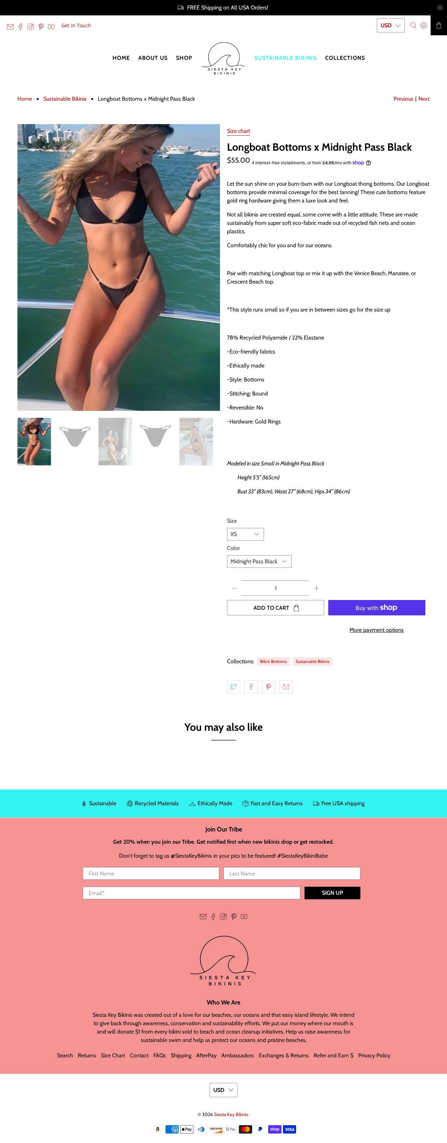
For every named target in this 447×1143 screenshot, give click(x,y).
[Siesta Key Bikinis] (223, 58)
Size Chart (113, 1055)
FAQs (159, 1055)
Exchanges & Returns (284, 1055)
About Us (153, 58)
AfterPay (206, 1055)
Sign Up (332, 893)
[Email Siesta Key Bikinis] (12, 28)
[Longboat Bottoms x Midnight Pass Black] (118, 267)
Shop (184, 58)
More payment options (377, 630)
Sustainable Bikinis (286, 58)
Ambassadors (237, 1055)
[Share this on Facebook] (251, 686)
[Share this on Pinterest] (268, 686)
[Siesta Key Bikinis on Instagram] (32, 28)
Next (424, 98)
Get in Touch (76, 25)
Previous (403, 98)
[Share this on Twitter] (233, 686)
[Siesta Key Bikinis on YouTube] (53, 28)
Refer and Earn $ (333, 1055)
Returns (87, 1055)
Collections (345, 58)
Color (233, 548)
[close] (440, 7)
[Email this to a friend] (286, 686)
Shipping (181, 1055)
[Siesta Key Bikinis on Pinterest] (43, 28)
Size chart (238, 131)
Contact (139, 1055)
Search (65, 1055)
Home (121, 58)
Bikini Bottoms (273, 661)
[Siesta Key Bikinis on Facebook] (22, 28)
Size (232, 520)
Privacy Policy (374, 1055)
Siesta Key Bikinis (231, 1114)
